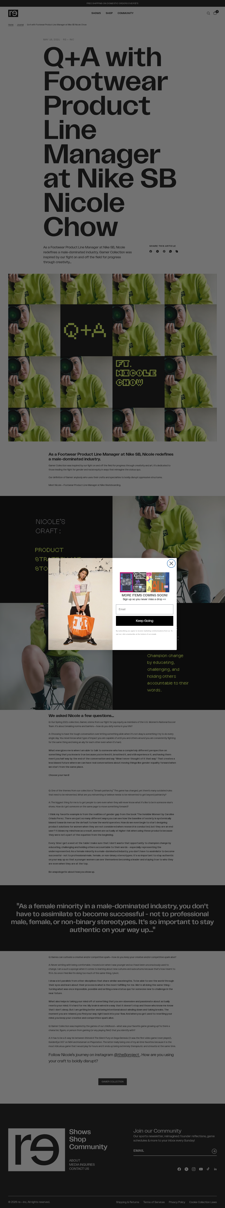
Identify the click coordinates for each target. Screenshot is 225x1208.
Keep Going (144, 621)
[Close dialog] (171, 563)
